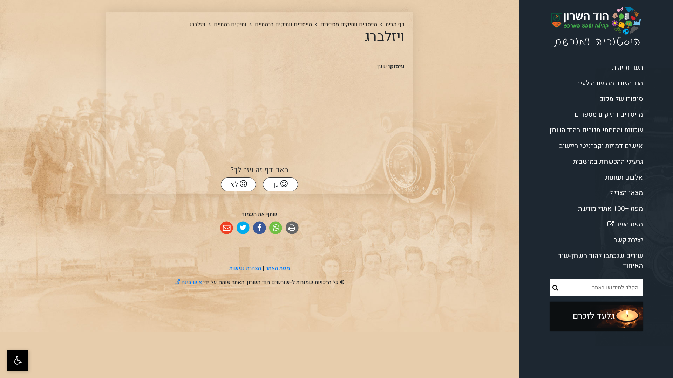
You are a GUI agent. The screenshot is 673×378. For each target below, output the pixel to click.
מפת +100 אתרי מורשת (610, 209)
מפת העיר (605, 223)
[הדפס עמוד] (292, 228)
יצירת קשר (628, 240)
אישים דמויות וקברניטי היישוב (601, 146)
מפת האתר (278, 268)
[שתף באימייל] (226, 228)
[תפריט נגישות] (17, 360)
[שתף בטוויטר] (243, 228)
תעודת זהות (627, 67)
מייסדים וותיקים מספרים (609, 114)
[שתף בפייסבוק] (259, 228)
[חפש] (555, 287)
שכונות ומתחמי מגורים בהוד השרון (596, 130)
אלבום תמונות (624, 177)
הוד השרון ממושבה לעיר (610, 83)
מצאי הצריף (626, 193)
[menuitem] (596, 68)
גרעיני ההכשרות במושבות (608, 162)
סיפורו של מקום (621, 99)
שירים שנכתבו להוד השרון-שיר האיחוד (600, 261)
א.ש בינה (188, 282)
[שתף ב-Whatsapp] (275, 228)
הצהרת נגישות (245, 268)
